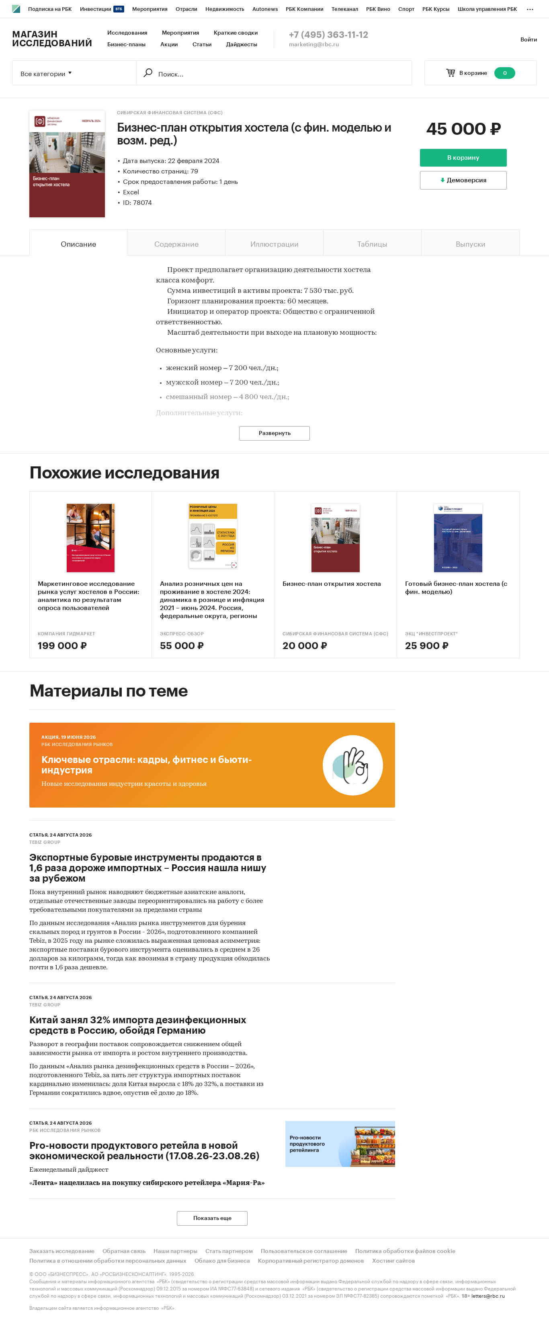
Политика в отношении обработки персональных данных (107, 1261)
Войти (528, 40)
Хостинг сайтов (393, 1261)
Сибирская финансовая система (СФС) (170, 113)
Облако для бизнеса (222, 1261)
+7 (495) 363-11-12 (328, 35)
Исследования (127, 33)
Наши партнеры (175, 1251)
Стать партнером (229, 1251)
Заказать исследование (61, 1251)
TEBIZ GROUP (45, 842)
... (530, 8)
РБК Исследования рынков (77, 744)
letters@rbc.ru (488, 1295)
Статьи (202, 44)
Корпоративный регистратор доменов (311, 1261)
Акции (169, 44)
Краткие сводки (236, 33)
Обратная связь (123, 1251)
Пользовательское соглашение (304, 1251)
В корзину (463, 158)
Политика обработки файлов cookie (405, 1251)
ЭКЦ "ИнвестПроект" (431, 634)
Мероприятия (180, 33)
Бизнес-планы (126, 44)
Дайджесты (241, 44)
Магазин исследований (52, 39)
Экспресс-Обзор (182, 634)
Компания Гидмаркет (66, 634)
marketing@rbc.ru (314, 44)
